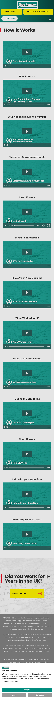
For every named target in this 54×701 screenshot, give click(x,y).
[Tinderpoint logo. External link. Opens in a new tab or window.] (5, 667)
